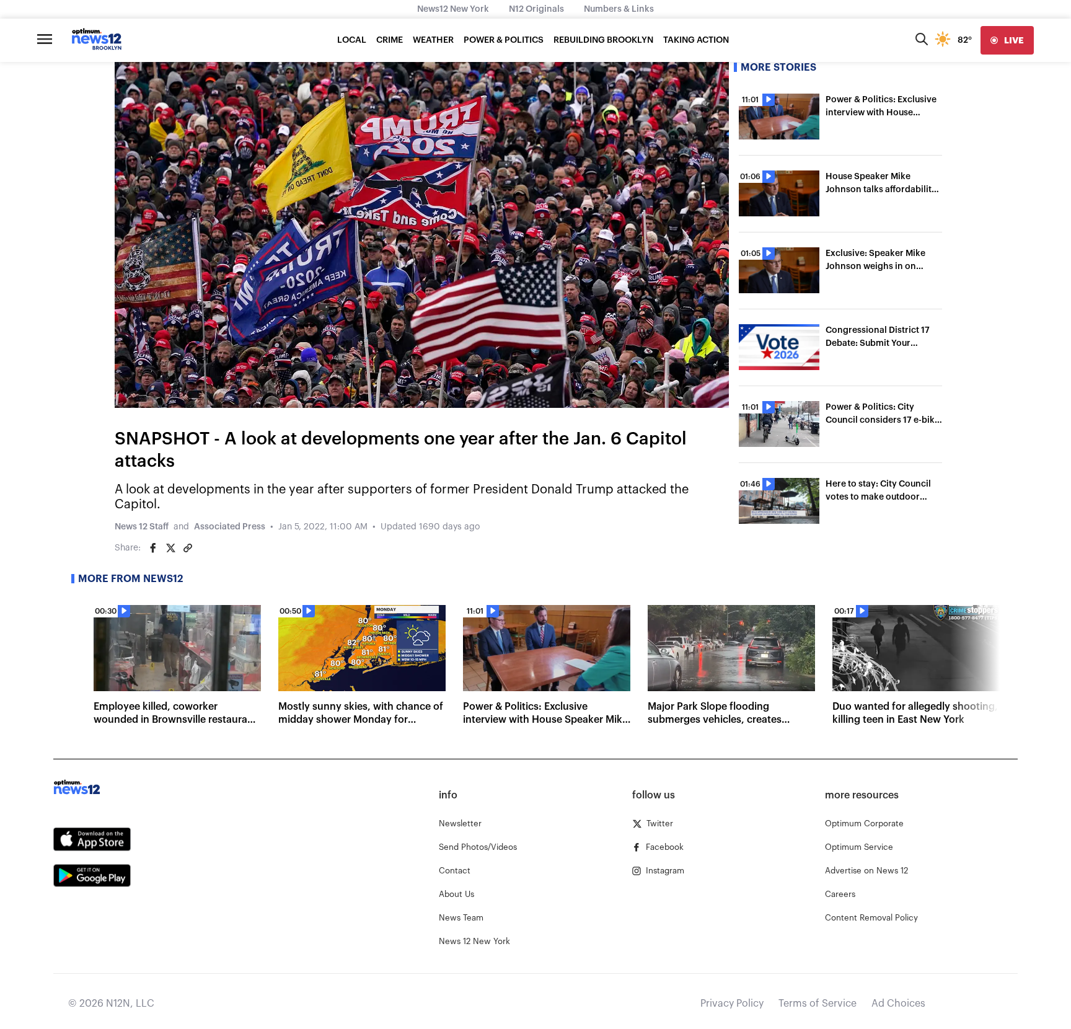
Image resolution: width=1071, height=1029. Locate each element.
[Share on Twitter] (170, 548)
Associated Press (229, 527)
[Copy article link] (188, 548)
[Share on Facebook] (153, 548)
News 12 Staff (142, 527)
